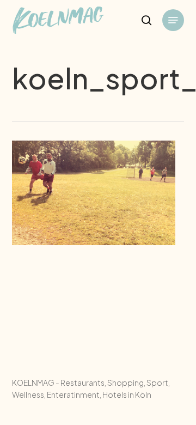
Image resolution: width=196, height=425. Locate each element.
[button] (173, 20)
